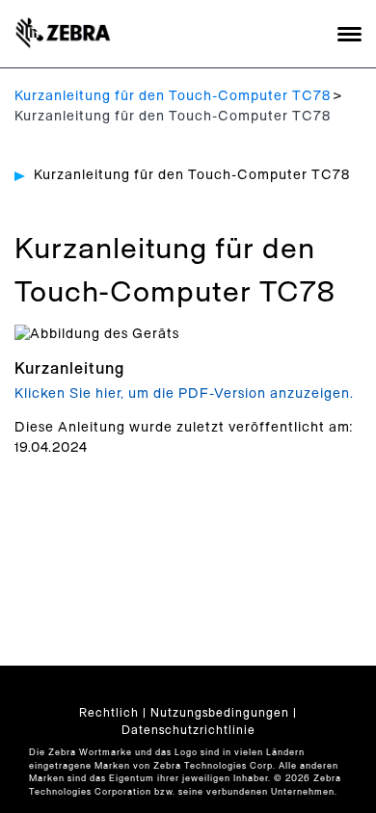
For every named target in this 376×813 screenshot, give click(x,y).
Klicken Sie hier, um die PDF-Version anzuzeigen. (184, 394)
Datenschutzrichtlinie (188, 730)
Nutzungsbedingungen (219, 713)
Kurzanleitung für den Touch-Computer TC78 (172, 96)
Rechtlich (109, 713)
